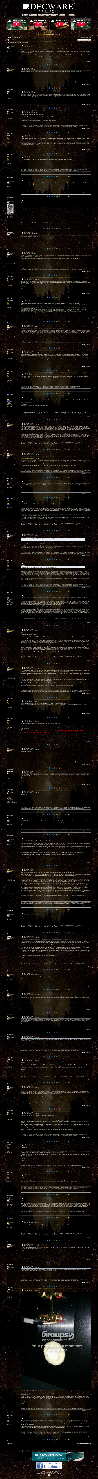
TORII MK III (16, 37)
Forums (9, 37)
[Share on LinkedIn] (52, 64)
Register (58, 34)
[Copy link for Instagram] (59, 64)
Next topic (88, 37)
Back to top (10, 66)
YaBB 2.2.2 (54, 1471)
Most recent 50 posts (49, 33)
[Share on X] (47, 64)
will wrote (23, 537)
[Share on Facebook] (50, 64)
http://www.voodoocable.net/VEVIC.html (30, 458)
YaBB (41, 1472)
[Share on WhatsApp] (57, 64)
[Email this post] (54, 64)
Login (52, 34)
